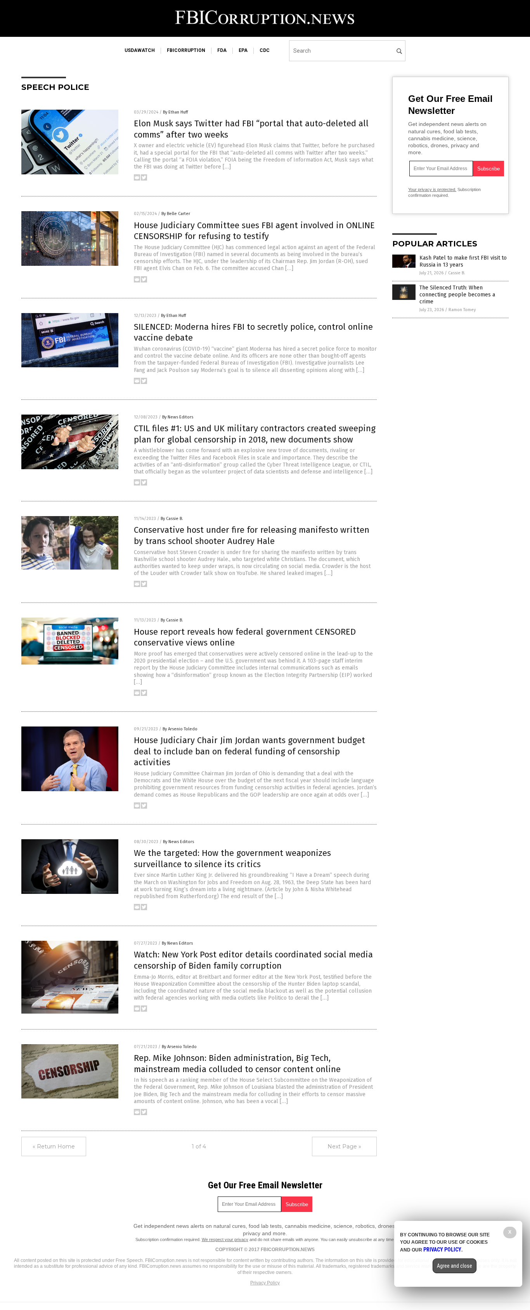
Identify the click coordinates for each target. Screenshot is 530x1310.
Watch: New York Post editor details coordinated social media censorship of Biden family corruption (253, 960)
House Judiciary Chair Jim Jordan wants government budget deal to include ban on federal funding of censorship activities (249, 751)
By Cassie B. (172, 518)
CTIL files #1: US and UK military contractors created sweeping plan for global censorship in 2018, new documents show (255, 434)
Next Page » (344, 1146)
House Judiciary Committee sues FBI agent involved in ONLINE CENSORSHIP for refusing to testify (254, 231)
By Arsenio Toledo (180, 729)
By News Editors (177, 417)
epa (243, 50)
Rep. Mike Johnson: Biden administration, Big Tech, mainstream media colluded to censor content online (237, 1063)
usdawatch (140, 50)
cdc (265, 50)
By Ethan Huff (175, 112)
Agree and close (454, 1266)
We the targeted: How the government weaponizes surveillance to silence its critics (232, 858)
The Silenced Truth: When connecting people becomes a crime (457, 294)
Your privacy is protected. (432, 189)
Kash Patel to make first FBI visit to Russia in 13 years (463, 261)
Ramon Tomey (462, 309)
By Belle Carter (175, 213)
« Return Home (54, 1146)
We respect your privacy (225, 1239)
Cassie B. (456, 272)
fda (222, 50)
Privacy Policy (265, 1283)
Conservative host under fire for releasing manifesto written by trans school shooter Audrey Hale (251, 535)
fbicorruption (186, 50)
